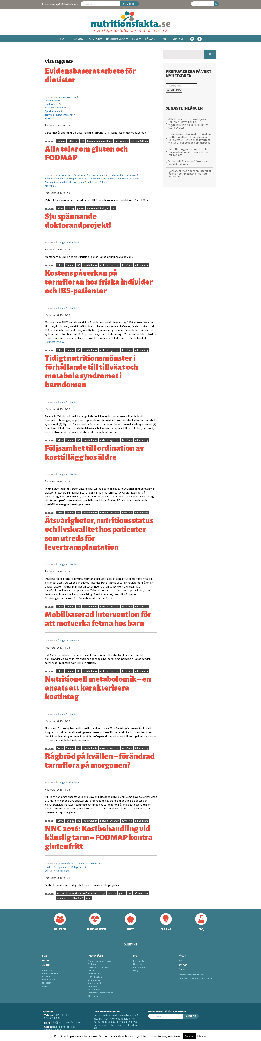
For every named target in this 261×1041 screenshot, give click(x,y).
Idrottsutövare (53, 100)
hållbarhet (73, 141)
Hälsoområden (116, 38)
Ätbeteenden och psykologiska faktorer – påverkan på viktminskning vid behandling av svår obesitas (188, 123)
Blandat (73, 242)
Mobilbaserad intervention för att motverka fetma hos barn (98, 618)
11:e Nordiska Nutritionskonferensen (76, 893)
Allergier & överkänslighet (91, 175)
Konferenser (51, 104)
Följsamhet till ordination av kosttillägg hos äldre (94, 452)
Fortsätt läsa (54, 342)
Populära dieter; (79, 178)
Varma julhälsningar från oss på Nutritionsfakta (187, 163)
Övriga (61, 242)
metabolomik (90, 265)
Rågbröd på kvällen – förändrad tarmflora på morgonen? (100, 760)
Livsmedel (94, 178)
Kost (135, 38)
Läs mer (202, 1036)
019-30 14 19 (62, 1015)
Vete (88, 898)
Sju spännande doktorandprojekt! (78, 220)
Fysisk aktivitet (94, 973)
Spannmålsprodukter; (57, 182)
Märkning (50, 185)
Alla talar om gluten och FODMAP (86, 152)
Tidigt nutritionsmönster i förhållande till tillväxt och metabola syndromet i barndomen (91, 370)
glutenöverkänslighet (98, 208)
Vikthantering (94, 996)
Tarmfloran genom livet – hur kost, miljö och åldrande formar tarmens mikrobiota (189, 152)
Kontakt (178, 38)
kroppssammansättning (99, 141)
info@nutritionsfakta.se (66, 1022)
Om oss (78, 38)
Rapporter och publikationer (191, 974)
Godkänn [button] (189, 1036)
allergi (101, 893)
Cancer (91, 970)
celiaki (60, 208)
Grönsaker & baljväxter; (127, 178)
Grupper (94, 38)
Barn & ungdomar (67, 97)
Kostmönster (61, 178)
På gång (150, 38)
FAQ (164, 38)
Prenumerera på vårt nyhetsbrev (60, 4)
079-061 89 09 (52, 1018)
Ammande (47, 970)
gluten (80, 208)
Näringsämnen (77, 182)
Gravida (46, 976)
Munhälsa (92, 986)
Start (63, 38)
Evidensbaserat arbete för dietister (90, 74)
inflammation (141, 893)
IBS (83, 141)
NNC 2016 (78, 898)
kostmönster (64, 898)
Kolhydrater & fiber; (97, 182)
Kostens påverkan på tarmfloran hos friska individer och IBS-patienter (99, 281)
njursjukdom (121, 141)
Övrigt (136, 970)
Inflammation (94, 980)
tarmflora (127, 265)
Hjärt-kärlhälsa (95, 976)
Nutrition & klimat (54, 107)
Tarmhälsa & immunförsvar (59, 114)
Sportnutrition (52, 111)
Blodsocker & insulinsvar (99, 967)
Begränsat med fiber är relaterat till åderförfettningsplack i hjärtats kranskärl (190, 173)
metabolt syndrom (109, 265)
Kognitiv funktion (95, 983)
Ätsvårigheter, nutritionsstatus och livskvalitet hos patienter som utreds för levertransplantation (99, 533)
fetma (60, 265)
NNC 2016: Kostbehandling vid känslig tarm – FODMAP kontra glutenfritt (99, 837)
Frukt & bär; (108, 178)
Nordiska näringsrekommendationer (195, 977)
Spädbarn (46, 982)
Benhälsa (92, 964)
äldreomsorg (141, 265)
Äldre (48, 118)
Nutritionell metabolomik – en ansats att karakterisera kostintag (98, 687)
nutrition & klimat (140, 141)
